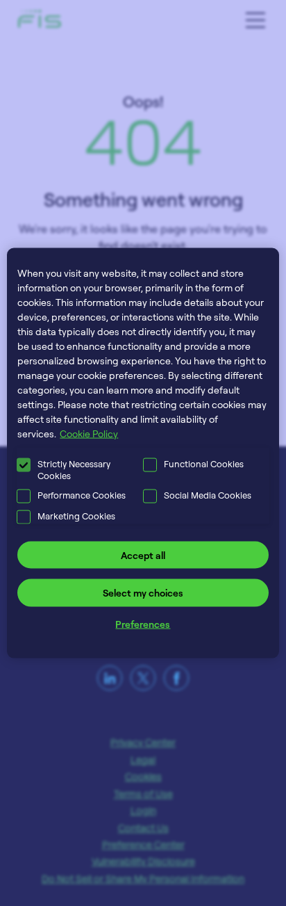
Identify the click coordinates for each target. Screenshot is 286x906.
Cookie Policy (89, 433)
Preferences (142, 623)
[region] (142, 453)
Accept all (143, 554)
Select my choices (143, 593)
